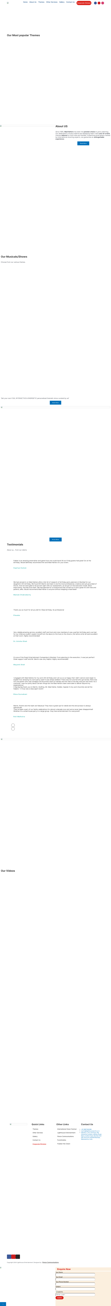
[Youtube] (99, 3)
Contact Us (70, 2)
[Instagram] (102, 3)
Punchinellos (61, 1140)
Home (25, 2)
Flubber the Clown (63, 1144)
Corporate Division (84, 3)
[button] (55, 403)
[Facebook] (95, 3)
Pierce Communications (65, 1136)
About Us (32, 2)
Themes (41, 2)
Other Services (51, 2)
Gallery (61, 2)
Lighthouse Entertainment (66, 1133)
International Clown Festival (66, 1129)
